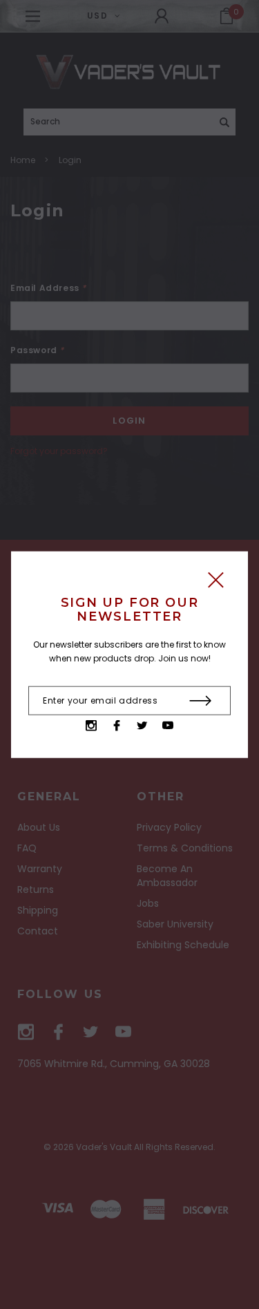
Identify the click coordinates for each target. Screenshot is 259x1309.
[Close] (215, 583)
